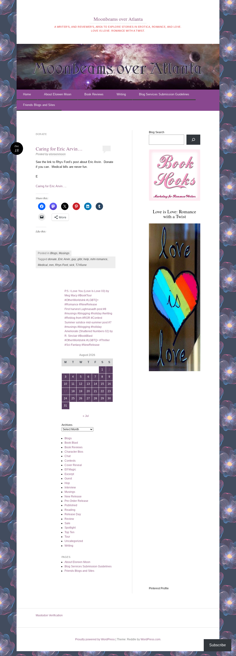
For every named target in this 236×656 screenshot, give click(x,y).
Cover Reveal (73, 465)
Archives (67, 425)
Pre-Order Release (76, 501)
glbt (79, 259)
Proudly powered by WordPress (95, 639)
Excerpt (69, 474)
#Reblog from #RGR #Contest (83, 317)
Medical (43, 265)
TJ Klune (81, 265)
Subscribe (217, 645)
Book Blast (71, 442)
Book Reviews (93, 94)
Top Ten (69, 532)
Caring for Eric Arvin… (59, 148)
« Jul (86, 416)
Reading (70, 510)
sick (71, 265)
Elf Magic (70, 469)
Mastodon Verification (49, 615)
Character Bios (74, 451)
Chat (68, 456)
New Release (73, 496)
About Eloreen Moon (57, 94)
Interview (70, 487)
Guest (68, 478)
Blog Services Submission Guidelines (164, 94)
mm (51, 265)
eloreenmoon (57, 154)
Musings (64, 253)
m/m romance (98, 259)
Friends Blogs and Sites (39, 105)
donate (52, 259)
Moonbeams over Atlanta (118, 19)
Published (71, 505)
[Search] (193, 140)
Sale (67, 523)
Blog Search (156, 132)
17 (65, 391)
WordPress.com (150, 639)
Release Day (73, 514)
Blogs (53, 253)
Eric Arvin (64, 259)
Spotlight (70, 527)
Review (69, 519)
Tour (67, 536)
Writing (121, 94)
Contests (70, 460)
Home (27, 94)
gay (73, 259)
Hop (67, 483)
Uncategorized (74, 541)
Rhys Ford (61, 265)
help (86, 259)
